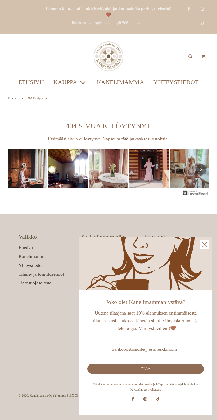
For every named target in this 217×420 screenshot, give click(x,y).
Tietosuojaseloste (35, 282)
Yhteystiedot (175, 82)
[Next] (201, 169)
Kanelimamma (120, 82)
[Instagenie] (195, 194)
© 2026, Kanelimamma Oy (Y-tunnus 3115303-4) (50, 396)
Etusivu (31, 82)
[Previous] (16, 169)
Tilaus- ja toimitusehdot (41, 274)
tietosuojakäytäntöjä (182, 384)
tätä (124, 138)
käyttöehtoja (138, 389)
